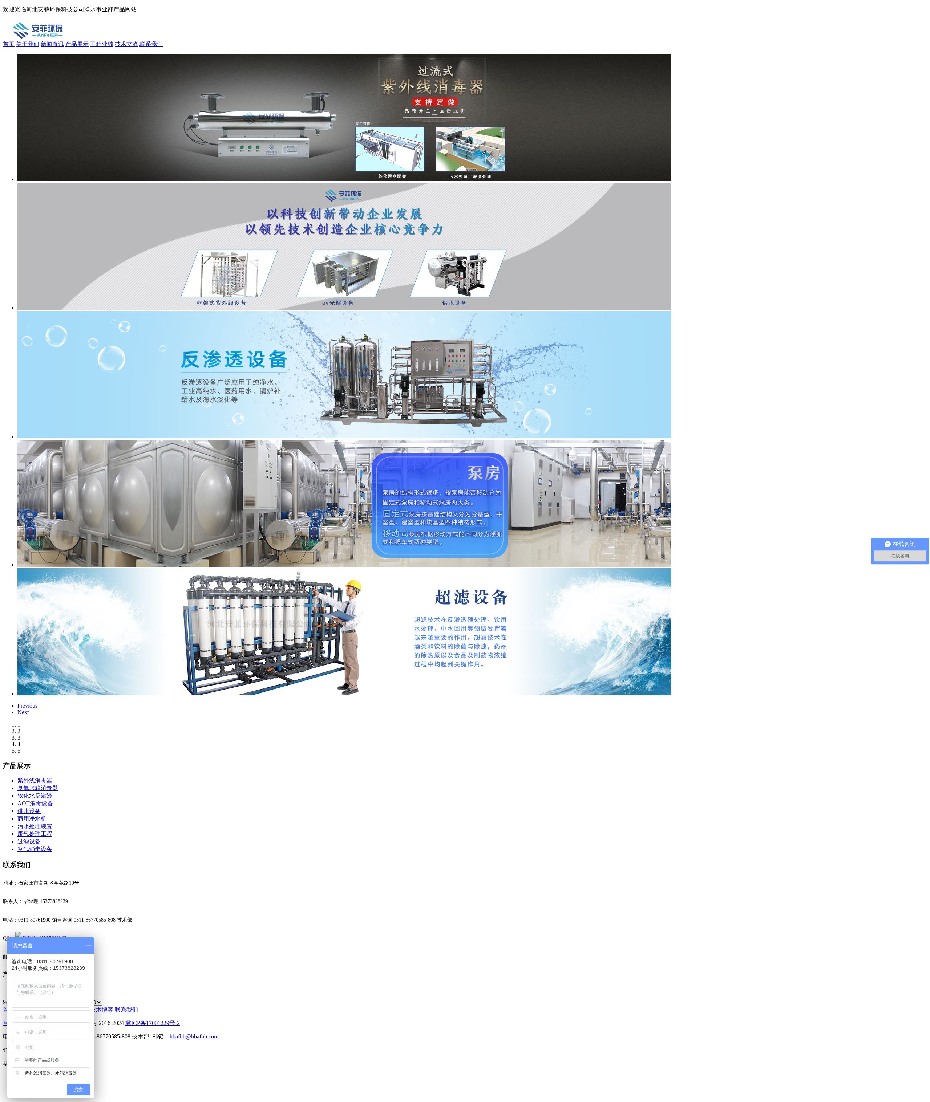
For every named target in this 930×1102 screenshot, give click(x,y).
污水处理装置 (34, 826)
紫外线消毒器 (34, 780)
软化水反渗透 (34, 796)
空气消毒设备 (34, 849)
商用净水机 (31, 819)
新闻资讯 (52, 44)
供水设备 (29, 811)
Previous (27, 706)
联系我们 (151, 44)
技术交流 (126, 44)
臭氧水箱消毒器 (37, 788)
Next (23, 712)
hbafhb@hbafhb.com (194, 1036)
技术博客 (101, 1010)
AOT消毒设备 (35, 803)
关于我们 (27, 44)
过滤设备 (29, 841)
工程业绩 (101, 44)
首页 (9, 44)
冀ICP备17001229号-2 (152, 1023)
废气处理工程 (34, 834)
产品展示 (77, 44)
